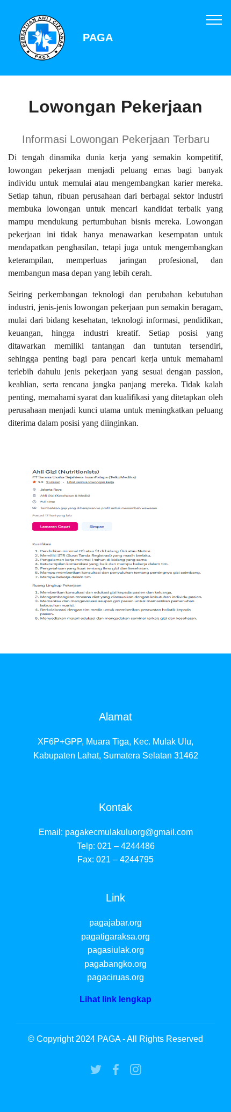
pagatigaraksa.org (115, 936)
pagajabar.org (115, 922)
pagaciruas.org (115, 977)
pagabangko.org (115, 963)
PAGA (98, 38)
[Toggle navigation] (214, 19)
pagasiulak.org (116, 950)
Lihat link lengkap (115, 999)
